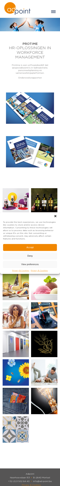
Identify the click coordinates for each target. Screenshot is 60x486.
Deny (30, 255)
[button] (55, 216)
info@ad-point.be (42, 481)
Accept (30, 247)
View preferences (30, 264)
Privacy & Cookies (20, 270)
